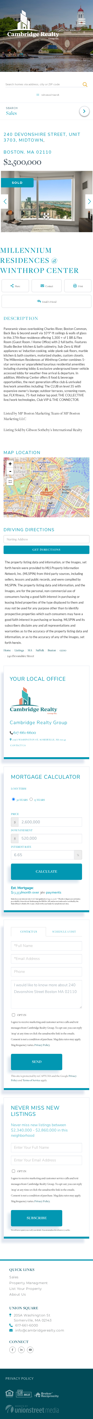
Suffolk (40, 650)
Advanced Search (50, 94)
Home (7, 650)
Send (36, 1061)
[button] (85, 84)
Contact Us (18, 745)
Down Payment (22, 830)
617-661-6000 (26, 1325)
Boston (52, 650)
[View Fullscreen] (10, 481)
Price (15, 814)
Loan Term (18, 788)
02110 (63, 650)
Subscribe (37, 1217)
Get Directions (46, 550)
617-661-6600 (24, 732)
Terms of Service (31, 1080)
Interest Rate (21, 847)
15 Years (39, 800)
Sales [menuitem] (14, 1277)
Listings (19, 650)
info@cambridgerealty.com (39, 1330)
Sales (11, 113)
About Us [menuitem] (17, 1294)
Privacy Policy (42, 1045)
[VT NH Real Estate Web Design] (46, 1409)
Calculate (46, 871)
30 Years (22, 800)
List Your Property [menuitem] (25, 1288)
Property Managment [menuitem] (28, 1283)
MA (30, 650)
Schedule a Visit (64, 932)
